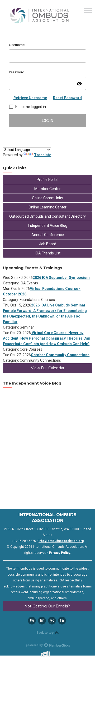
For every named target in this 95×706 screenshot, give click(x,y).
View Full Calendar (47, 368)
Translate (42, 155)
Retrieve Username (30, 98)
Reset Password (67, 98)
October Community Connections (60, 355)
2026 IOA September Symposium (61, 277)
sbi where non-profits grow (52, 654)
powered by (35, 645)
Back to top (45, 633)
